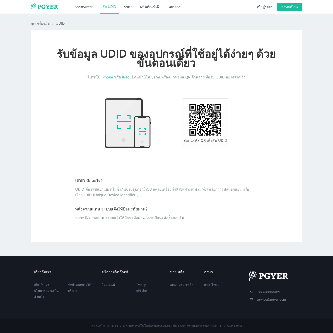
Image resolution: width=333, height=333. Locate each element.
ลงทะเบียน (289, 7)
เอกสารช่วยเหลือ (181, 285)
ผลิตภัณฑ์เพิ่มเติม (153, 7)
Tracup (141, 285)
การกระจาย (84, 7)
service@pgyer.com (271, 299)
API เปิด (141, 291)
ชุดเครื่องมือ (40, 23)
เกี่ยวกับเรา (41, 285)
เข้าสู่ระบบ (265, 7)
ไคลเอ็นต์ (108, 285)
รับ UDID (109, 7)
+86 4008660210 (268, 292)
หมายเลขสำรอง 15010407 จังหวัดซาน (214, 326)
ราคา (128, 7)
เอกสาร (175, 7)
